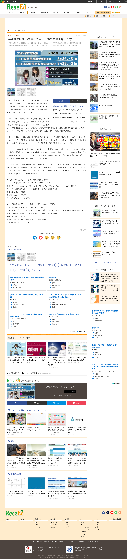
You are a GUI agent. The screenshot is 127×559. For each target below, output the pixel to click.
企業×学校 (83, 531)
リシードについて (69, 541)
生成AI (22, 12)
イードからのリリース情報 (91, 541)
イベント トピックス (37, 270)
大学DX (33, 12)
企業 (104, 16)
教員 (97, 16)
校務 (37, 524)
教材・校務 (44, 12)
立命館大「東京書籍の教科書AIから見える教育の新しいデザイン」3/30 (75, 117)
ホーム (11, 12)
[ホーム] (8, 30)
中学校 (12, 270)
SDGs (82, 524)
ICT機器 (66, 12)
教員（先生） (65, 265)
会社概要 (61, 541)
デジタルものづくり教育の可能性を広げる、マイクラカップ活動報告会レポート (78, 110)
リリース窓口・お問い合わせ (36, 541)
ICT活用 (83, 522)
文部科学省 (51, 265)
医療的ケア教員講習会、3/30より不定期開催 (67, 114)
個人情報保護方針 (80, 541)
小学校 (77, 265)
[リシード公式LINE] (116, 512)
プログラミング (85, 529)
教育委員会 (54, 524)
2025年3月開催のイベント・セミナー (70, 106)
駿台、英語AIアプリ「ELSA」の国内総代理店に (29, 373)
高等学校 (22, 270)
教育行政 (55, 12)
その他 (112, 16)
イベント (89, 12)
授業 (37, 522)
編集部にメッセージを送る (80, 122)
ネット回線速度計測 (115, 519)
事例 (78, 12)
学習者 (89, 16)
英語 (40, 265)
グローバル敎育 (85, 527)
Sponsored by (73, 331)
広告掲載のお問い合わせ (51, 541)
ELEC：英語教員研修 (15, 249)
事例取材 (83, 534)
